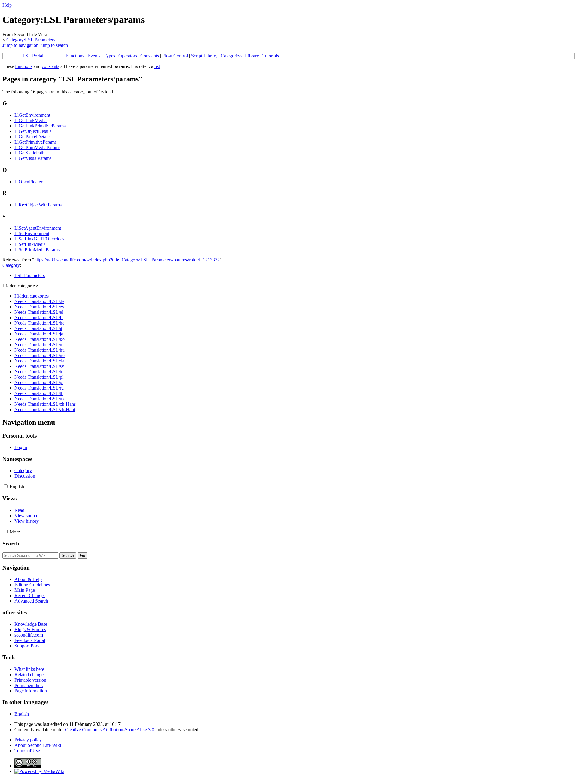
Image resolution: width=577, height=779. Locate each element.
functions (23, 66)
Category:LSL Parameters (30, 39)
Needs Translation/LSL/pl (38, 377)
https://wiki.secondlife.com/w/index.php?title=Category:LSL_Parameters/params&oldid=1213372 (127, 259)
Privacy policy (28, 739)
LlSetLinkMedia (30, 244)
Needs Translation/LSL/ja (38, 333)
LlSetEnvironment (31, 233)
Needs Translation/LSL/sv (39, 366)
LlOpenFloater (28, 181)
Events (93, 55)
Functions (75, 55)
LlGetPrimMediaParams (37, 147)
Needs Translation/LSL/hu (39, 350)
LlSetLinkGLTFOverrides (39, 238)
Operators (127, 55)
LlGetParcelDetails (32, 136)
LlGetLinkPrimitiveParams (40, 125)
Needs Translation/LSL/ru (39, 387)
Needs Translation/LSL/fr (38, 317)
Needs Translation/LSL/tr (38, 371)
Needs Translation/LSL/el (38, 312)
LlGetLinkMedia (30, 120)
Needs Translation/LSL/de (39, 301)
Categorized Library (240, 55)
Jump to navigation (20, 45)
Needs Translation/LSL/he (39, 322)
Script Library (204, 55)
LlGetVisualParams (32, 158)
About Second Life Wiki (37, 745)
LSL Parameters (29, 275)
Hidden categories (31, 295)
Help (7, 5)
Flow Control (175, 55)
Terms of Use (27, 750)
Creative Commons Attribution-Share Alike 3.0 (109, 729)
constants (50, 66)
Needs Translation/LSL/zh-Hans (45, 404)
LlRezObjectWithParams (38, 204)
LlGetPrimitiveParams (35, 142)
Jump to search (54, 45)
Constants (149, 55)
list (157, 66)
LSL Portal (33, 55)
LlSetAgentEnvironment (37, 228)
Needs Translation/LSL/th (38, 393)
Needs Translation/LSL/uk (39, 398)
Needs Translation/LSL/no (39, 355)
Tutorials (270, 55)
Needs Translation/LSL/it (38, 328)
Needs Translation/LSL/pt (38, 382)
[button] (6, 486)
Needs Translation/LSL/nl (38, 344)
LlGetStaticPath (29, 152)
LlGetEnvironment (32, 115)
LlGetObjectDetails (32, 131)
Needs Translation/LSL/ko (39, 339)
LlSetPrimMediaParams (37, 249)
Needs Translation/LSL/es (39, 306)
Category (11, 265)
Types (109, 55)
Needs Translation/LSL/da (39, 360)
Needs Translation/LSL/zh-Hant (44, 409)
